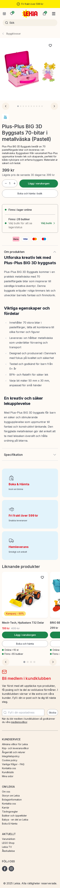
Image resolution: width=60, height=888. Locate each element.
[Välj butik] (4, 13)
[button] (44, 13)
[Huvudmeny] (53, 13)
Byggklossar (13, 33)
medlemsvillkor (19, 722)
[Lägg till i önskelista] (50, 45)
